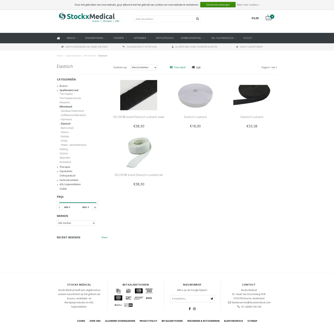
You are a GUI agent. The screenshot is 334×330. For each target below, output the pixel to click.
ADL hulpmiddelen (222, 38)
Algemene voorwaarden (120, 320)
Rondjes (65, 136)
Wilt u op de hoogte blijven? (192, 290)
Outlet (247, 38)
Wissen (104, 237)
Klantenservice (233, 320)
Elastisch (103, 55)
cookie (81, 320)
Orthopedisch (165, 38)
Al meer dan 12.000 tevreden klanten (196, 46)
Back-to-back (67, 128)
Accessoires (65, 162)
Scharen (64, 153)
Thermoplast (66, 94)
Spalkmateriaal (94, 38)
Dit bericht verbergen (218, 4)
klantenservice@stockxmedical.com (251, 302)
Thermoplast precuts (70, 98)
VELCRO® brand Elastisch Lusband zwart (138, 117)
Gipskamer (140, 38)
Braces (71, 38)
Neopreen (65, 102)
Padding (64, 149)
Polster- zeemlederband (73, 145)
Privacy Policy (148, 320)
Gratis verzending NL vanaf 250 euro (86, 46)
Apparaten (65, 157)
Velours (65, 132)
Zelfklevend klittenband (73, 115)
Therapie (118, 38)
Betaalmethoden (172, 320)
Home (60, 55)
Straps (64, 140)
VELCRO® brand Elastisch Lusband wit (139, 175)
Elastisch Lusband (195, 117)
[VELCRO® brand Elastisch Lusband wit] (138, 152)
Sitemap (252, 320)
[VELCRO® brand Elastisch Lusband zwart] (138, 94)
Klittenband (90, 55)
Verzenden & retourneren (203, 320)
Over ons (95, 320)
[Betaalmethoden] (118, 291)
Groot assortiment (251, 46)
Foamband (66, 119)
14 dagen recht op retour (141, 46)
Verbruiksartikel (191, 38)
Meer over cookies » (248, 4)
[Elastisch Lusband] (195, 94)
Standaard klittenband (72, 111)
